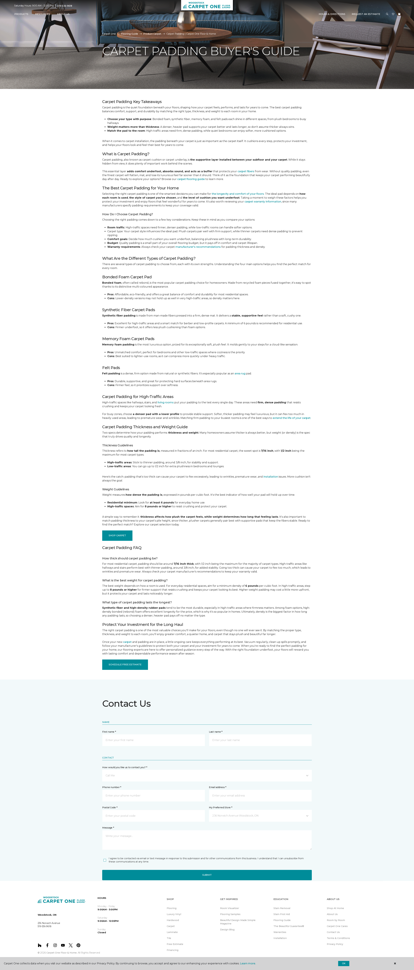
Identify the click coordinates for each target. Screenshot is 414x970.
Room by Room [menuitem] (336, 920)
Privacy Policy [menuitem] (335, 944)
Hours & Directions (332, 14)
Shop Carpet (117, 535)
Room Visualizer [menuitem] (229, 908)
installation (270, 476)
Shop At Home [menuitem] (335, 908)
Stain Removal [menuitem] (281, 908)
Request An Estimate (366, 14)
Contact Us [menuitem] (333, 932)
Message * (108, 828)
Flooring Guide (129, 33)
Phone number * (111, 787)
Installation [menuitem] (280, 938)
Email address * (217, 787)
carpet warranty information (263, 201)
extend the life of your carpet (291, 418)
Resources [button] (42, 14)
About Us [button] (63, 14)
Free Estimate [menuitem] (175, 944)
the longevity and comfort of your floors (238, 193)
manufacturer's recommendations (198, 246)
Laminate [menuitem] (172, 932)
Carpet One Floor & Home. (61, 952)
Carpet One (109, 33)
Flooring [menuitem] (171, 908)
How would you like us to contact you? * (124, 767)
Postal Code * (109, 807)
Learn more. (248, 963)
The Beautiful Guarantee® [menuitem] (288, 926)
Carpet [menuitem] (171, 926)
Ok (343, 963)
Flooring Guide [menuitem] (282, 920)
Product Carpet (152, 33)
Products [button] (21, 14)
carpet (127, 641)
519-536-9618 (64, 5)
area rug (240, 373)
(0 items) (399, 14)
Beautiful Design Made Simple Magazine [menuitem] (238, 922)
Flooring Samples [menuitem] (230, 914)
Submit (207, 874)
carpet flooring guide (191, 179)
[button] (387, 14)
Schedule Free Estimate (125, 664)
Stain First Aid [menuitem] (281, 914)
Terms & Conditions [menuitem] (338, 938)
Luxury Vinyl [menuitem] (174, 914)
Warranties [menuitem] (279, 932)
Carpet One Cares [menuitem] (337, 926)
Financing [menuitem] (172, 950)
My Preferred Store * (220, 807)
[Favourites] (393, 14)
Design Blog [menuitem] (227, 929)
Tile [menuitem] (169, 938)
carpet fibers (246, 171)
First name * (109, 732)
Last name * (215, 732)
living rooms (166, 402)
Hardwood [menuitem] (173, 920)
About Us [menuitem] (332, 914)
